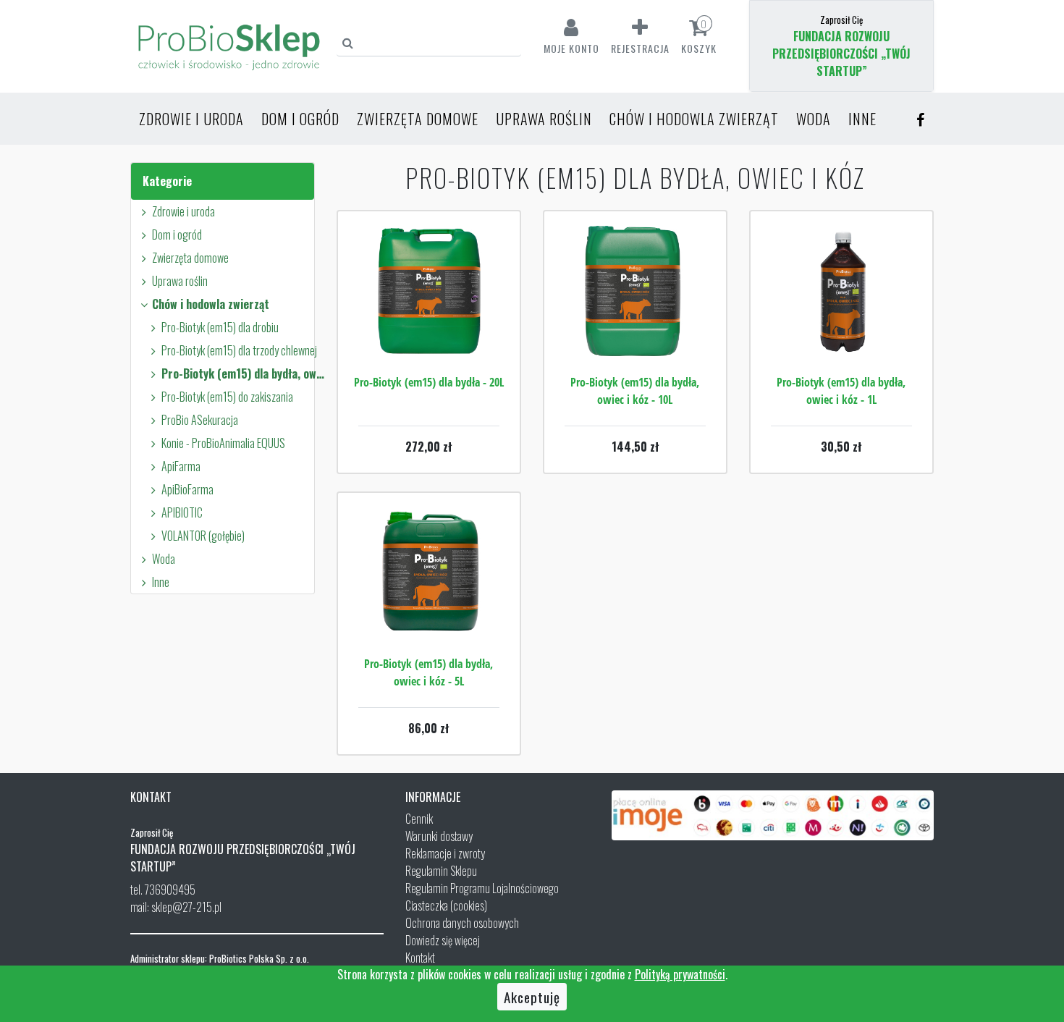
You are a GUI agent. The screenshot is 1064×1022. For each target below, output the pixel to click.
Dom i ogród (300, 119)
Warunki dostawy (439, 836)
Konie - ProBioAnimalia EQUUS (223, 443)
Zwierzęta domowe (417, 119)
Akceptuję (532, 997)
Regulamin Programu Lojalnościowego (482, 888)
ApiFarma (180, 466)
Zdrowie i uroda (191, 119)
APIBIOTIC (182, 512)
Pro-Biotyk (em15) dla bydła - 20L (429, 382)
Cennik (419, 818)
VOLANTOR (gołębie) (203, 535)
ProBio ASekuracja (199, 419)
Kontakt (420, 957)
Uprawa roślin (544, 119)
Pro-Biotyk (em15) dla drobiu (220, 327)
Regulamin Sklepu (441, 870)
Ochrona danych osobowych (462, 923)
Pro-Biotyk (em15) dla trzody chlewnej (239, 350)
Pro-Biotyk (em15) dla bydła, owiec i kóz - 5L (428, 672)
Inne (862, 119)
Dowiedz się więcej (442, 940)
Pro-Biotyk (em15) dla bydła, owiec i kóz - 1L (841, 390)
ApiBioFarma (187, 489)
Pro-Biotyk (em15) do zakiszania (227, 396)
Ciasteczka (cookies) (446, 905)
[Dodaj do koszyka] (428, 334)
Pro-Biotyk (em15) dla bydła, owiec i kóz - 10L (634, 390)
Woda (813, 119)
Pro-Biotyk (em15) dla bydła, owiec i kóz (242, 373)
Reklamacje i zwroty (445, 853)
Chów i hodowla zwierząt (694, 119)
